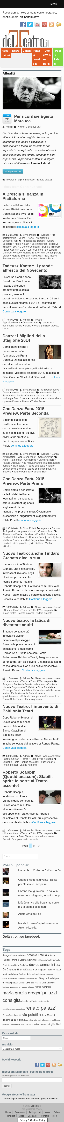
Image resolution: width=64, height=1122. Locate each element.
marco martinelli (43, 986)
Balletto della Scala (13, 395)
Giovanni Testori (18, 978)
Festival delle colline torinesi (32, 973)
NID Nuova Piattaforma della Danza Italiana (30, 257)
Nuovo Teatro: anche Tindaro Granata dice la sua (31, 555)
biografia (11, 179)
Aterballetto (30, 459)
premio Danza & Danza (16, 401)
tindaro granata (44, 613)
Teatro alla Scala (36, 465)
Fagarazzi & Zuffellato (23, 687)
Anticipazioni (42, 237)
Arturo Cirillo (33, 959)
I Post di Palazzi (57, 57)
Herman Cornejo (38, 537)
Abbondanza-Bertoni (34, 240)
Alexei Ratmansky (12, 459)
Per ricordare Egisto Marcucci (33, 118)
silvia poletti (19, 465)
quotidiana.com (11, 696)
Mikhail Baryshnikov (33, 540)
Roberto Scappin (30, 696)
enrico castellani (30, 761)
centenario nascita (12, 325)
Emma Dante (24, 969)
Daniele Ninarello (51, 246)
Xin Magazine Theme (32, 1108)
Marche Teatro (31, 252)
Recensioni (6, 53)
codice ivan (39, 684)
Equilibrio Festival (45, 534)
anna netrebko (19, 955)
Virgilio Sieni (40, 471)
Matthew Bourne (11, 540)
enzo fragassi (39, 969)
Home (8, 1112)
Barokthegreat (39, 243)
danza (11, 965)
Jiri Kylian (54, 537)
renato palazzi (44, 179)
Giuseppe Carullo (12, 690)
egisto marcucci (26, 179)
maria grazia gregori (22, 992)
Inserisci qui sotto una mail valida (15, 1075)
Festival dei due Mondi (15, 537)
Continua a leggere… (16, 311)
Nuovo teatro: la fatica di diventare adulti (27, 622)
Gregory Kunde (46, 978)
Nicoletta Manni (53, 398)
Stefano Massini (47, 1015)
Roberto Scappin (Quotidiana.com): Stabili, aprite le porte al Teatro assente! (28, 779)
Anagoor (7, 684)
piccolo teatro (27, 1000)
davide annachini (42, 964)
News (15, 51)
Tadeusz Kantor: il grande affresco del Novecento (28, 268)
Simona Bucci (46, 258)
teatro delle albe (30, 1020)
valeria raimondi (28, 764)
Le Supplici (51, 249)
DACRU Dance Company (26, 246)
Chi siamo (33, 1115)
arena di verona (19, 959)
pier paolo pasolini (41, 1001)
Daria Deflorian (21, 965)
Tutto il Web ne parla (47, 57)
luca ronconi (36, 982)
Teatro (38, 319)
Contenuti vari (33, 126)
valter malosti (40, 1024)
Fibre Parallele (45, 687)
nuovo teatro (9, 613)
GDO (22, 249)
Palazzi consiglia (36, 57)
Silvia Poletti (29, 234)
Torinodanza (15, 1024)
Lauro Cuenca (35, 249)
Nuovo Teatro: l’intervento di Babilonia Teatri (30, 708)
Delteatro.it (35, 1105)
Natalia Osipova (11, 462)
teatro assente (49, 696)
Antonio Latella (37, 955)
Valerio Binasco (26, 1024)
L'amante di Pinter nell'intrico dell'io (39, 870)
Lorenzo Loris (24, 982)
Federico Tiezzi (54, 969)
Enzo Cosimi (11, 249)
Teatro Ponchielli (23, 471)
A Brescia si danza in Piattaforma (23, 196)
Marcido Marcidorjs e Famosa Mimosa (18, 986)
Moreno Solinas (20, 255)
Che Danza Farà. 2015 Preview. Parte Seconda (25, 410)
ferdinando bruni (10, 973)
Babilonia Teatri (22, 684)
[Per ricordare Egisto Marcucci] (32, 94)
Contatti (45, 1115)
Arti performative (50, 389)
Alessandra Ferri (49, 392)
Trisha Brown (38, 401)
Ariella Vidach (22, 243)
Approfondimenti (11, 322)
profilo (28, 325)
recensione (20, 1008)
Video (21, 1115)
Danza (27, 51)
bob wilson (28, 534)
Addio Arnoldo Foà (29, 914)
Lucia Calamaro (48, 982)
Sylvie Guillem (35, 543)
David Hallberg (46, 459)
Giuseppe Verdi (32, 978)
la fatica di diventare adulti (38, 690)
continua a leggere (27, 227)
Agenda (45, 234)
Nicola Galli (37, 255)
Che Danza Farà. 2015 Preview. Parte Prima (23, 481)
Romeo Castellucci (10, 1015)
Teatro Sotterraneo (13, 699)
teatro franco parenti (46, 1020)
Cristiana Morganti (35, 395)
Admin (9, 126)
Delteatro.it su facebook (21, 936)
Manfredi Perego (12, 252)
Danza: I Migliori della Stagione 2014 (24, 338)
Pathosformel (36, 693)
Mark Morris (36, 398)
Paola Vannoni (19, 693)
